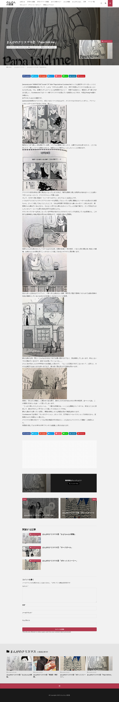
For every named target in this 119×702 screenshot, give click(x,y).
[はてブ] (50, 76)
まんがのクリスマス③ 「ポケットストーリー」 (60, 561)
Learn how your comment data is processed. (58, 632)
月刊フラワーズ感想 (43, 1)
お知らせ (22, 1)
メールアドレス (27, 612)
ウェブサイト (26, 620)
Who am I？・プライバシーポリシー (30, 5)
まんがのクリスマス (35, 47)
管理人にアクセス (48, 5)
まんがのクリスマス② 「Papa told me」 (37, 67)
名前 (24, 605)
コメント (25, 586)
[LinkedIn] (73, 76)
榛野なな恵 (45, 47)
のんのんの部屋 (11, 3)
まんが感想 (66, 1)
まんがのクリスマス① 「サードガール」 (57, 547)
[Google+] (43, 76)
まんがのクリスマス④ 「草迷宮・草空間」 (45, 676)
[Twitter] (34, 76)
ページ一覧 (91, 1)
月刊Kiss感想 (31, 1)
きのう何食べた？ (56, 1)
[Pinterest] (81, 76)
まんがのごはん (76, 1)
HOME (10, 67)
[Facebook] (26, 76)
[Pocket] (58, 76)
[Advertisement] (59, 20)
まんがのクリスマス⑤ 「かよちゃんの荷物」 (59, 534)
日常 (84, 1)
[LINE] (65, 76)
